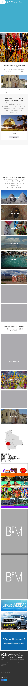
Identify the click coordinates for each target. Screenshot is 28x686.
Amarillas (2, 659)
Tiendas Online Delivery (4, 665)
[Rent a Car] (14, 621)
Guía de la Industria (4, 662)
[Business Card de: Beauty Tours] (14, 507)
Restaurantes (20, 662)
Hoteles (19, 661)
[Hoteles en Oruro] (14, 641)
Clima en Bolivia (13, 661)
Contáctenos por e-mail (5, 672)
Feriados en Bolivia (13, 659)
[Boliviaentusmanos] (2, 2)
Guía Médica (3, 661)
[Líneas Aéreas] (14, 605)
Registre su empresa (5, 670)
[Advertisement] (14, 18)
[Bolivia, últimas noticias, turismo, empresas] (12, 655)
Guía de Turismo (21, 659)
